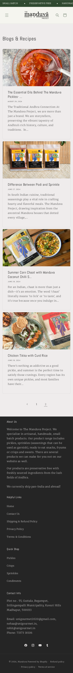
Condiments (14, 580)
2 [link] (46, 404)
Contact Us (13, 513)
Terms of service (46, 667)
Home (10, 506)
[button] (7, 15)
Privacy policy (28, 667)
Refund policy (57, 661)
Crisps (10, 565)
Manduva (22, 661)
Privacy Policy (15, 529)
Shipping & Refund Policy (22, 521)
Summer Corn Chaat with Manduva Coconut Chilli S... (31, 274)
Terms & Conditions (19, 536)
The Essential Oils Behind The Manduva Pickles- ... (34, 94)
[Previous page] (27, 404)
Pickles (11, 558)
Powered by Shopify (37, 661)
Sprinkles (12, 573)
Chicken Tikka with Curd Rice (28, 355)
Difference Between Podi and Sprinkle (34, 184)
